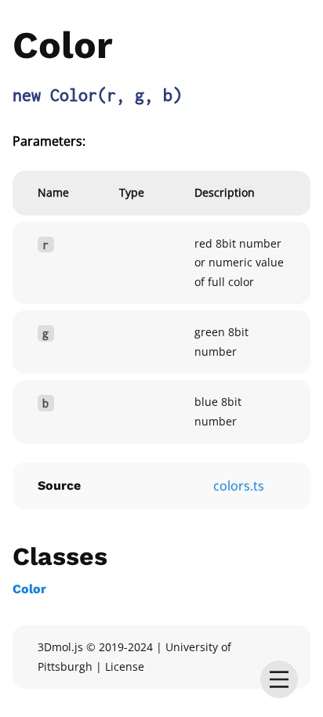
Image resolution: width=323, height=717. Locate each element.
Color (29, 588)
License (124, 666)
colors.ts (238, 485)
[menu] (279, 679)
